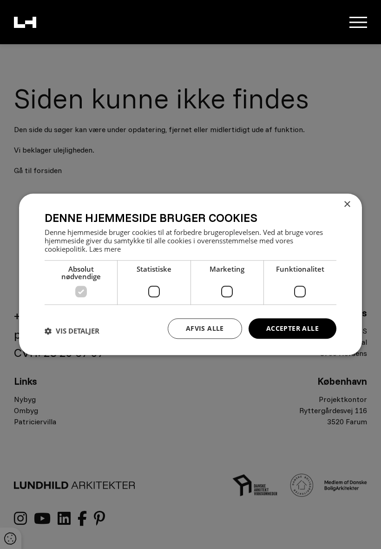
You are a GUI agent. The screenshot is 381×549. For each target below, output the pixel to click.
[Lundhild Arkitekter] (25, 22)
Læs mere (105, 249)
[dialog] (190, 274)
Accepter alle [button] (292, 328)
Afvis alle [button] (205, 328)
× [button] (346, 204)
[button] (72, 331)
